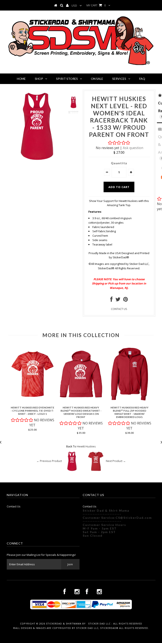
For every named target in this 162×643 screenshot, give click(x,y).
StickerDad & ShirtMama (63, 623)
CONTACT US (119, 309)
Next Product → (116, 461)
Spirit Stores (67, 78)
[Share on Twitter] (117, 300)
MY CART (96, 5)
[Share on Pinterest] (125, 300)
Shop (39, 78)
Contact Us (13, 506)
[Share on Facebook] (111, 300)
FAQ (142, 78)
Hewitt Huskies (86, 446)
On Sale (97, 78)
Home (21, 78)
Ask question (133, 147)
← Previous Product (49, 461)
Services (119, 78)
